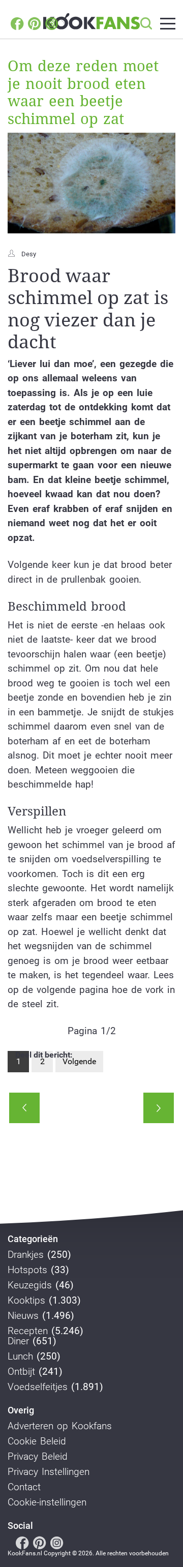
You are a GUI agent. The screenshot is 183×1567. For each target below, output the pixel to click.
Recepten (28, 1331)
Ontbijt (21, 1372)
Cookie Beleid (37, 1441)
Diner (18, 1341)
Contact (24, 1487)
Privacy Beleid (38, 1457)
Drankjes (26, 1255)
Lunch (20, 1356)
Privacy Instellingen (48, 1472)
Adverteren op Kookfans (60, 1426)
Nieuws (23, 1316)
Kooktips (26, 1300)
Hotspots (27, 1270)
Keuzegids (30, 1285)
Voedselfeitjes (38, 1387)
